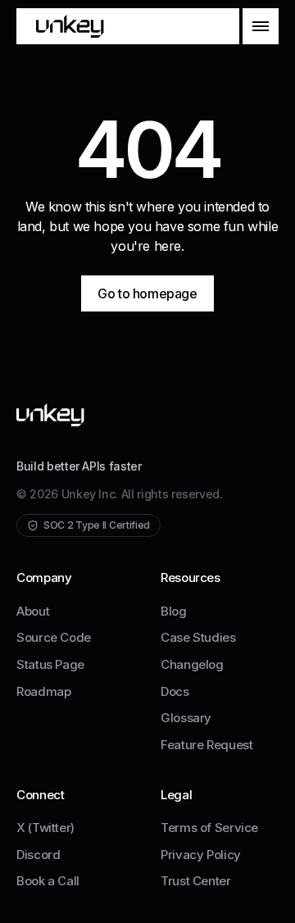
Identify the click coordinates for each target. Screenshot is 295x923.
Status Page (50, 664)
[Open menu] (261, 26)
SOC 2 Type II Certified (96, 525)
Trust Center (196, 881)
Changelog (192, 664)
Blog (174, 611)
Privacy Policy (201, 854)
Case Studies (198, 637)
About (32, 611)
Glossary (186, 717)
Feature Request (206, 744)
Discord (38, 854)
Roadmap (43, 691)
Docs (175, 691)
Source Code (53, 637)
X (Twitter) (45, 827)
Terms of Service (209, 827)
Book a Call (47, 881)
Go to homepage (147, 293)
